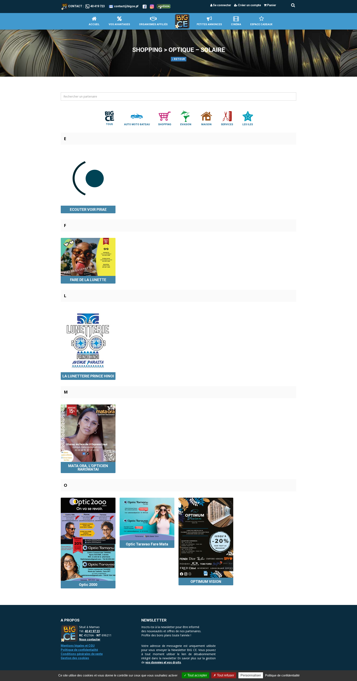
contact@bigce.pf (126, 6)
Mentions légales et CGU (78, 645)
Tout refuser (225, 675)
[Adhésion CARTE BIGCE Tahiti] (163, 6)
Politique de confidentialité (79, 649)
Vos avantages (119, 24)
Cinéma (236, 24)
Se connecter (221, 5)
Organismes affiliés (153, 24)
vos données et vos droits (163, 662)
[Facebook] (144, 6)
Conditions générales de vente (82, 654)
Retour (179, 59)
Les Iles (247, 124)
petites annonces (209, 24)
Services (227, 124)
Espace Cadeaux (261, 24)
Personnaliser (250, 675)
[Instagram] (152, 6)
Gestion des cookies (75, 658)
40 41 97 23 (92, 631)
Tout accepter (197, 675)
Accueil (94, 24)
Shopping (164, 124)
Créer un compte (249, 5)
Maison (206, 124)
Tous (109, 124)
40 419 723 (97, 6)
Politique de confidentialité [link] (282, 675)
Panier (271, 5)
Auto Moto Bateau (137, 124)
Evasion (185, 124)
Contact (75, 6)
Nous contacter (89, 639)
